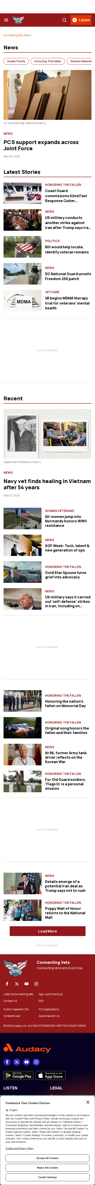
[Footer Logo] (47, 1048)
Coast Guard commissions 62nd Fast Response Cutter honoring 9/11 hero (66, 198)
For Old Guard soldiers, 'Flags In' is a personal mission (65, 784)
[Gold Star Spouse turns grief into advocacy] (23, 572)
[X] (16, 983)
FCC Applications (49, 1009)
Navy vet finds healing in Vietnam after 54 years (47, 484)
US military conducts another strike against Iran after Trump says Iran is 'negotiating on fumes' (68, 225)
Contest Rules (12, 1016)
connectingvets (13, 35)
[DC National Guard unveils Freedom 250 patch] (23, 274)
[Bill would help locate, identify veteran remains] (23, 247)
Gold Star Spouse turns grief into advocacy (65, 574)
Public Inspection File (16, 1009)
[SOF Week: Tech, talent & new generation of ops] (23, 545)
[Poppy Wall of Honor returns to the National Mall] (23, 910)
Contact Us (10, 1001)
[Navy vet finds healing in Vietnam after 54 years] (47, 434)
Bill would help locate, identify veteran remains (67, 249)
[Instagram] (36, 983)
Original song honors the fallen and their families (67, 730)
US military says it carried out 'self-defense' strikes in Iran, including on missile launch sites (67, 604)
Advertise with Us (49, 1016)
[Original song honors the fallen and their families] (23, 728)
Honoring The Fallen (47, 61)
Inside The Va (16, 61)
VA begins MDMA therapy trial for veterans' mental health (67, 303)
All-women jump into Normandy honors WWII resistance (66, 521)
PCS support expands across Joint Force (41, 145)
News (8, 133)
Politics (52, 241)
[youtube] (26, 983)
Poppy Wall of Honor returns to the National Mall (65, 913)
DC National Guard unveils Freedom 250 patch (68, 276)
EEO (41, 1001)
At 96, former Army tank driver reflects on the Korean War (66, 757)
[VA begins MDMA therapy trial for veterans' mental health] (23, 300)
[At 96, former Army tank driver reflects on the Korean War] (23, 754)
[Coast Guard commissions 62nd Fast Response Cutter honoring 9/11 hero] (23, 193)
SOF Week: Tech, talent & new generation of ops (67, 548)
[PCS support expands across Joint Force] (47, 95)
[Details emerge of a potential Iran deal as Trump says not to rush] (23, 883)
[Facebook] (7, 983)
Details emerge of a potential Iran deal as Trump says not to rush (65, 886)
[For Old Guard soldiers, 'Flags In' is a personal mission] (23, 781)
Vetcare (52, 292)
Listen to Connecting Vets (18, 994)
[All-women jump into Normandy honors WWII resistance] (23, 518)
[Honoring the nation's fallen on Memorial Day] (23, 701)
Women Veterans (59, 511)
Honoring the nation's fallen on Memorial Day (65, 703)
